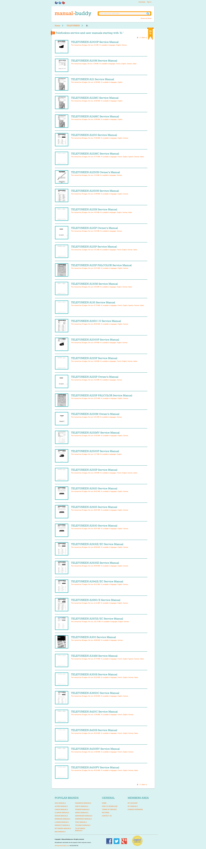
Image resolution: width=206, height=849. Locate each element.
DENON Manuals (61, 816)
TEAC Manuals (81, 822)
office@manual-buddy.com (62, 845)
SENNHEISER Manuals (83, 816)
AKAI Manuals (60, 803)
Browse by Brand (146, 18)
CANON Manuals (61, 809)
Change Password (135, 809)
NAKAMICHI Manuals (83, 803)
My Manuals (133, 806)
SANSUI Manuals (81, 812)
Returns (105, 812)
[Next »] (144, 37)
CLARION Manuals (62, 812)
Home (57, 26)
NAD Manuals (60, 831)
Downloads (142, 2)
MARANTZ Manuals (62, 825)
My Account (133, 803)
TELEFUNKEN (73, 26)
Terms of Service (109, 809)
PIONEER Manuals (82, 809)
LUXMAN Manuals (62, 822)
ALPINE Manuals (61, 806)
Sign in (149, 2)
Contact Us (107, 816)
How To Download (109, 806)
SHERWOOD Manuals (83, 819)
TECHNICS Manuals (82, 825)
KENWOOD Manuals (62, 819)
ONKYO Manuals (81, 806)
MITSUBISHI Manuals (63, 828)
